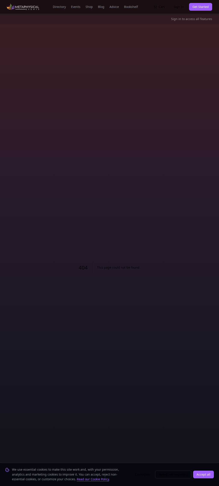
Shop (89, 7)
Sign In (179, 7)
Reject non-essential (173, 474)
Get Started (200, 7)
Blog (101, 7)
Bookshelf (131, 7)
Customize (142, 474)
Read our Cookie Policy (93, 479)
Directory (59, 7)
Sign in (176, 19)
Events (75, 7)
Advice (114, 7)
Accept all (203, 474)
